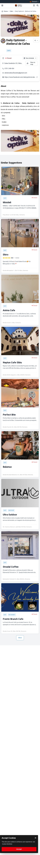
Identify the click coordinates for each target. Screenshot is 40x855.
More (20, 638)
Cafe (11, 11)
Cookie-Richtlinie (7, 844)
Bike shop (11, 510)
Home (6, 11)
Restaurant (12, 614)
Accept (19, 849)
